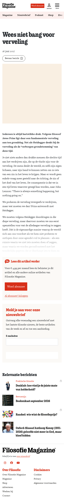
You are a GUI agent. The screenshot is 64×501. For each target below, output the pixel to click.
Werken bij (7, 491)
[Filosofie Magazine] (9, 5)
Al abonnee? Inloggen (16, 296)
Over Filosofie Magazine (14, 474)
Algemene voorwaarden (45, 482)
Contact (6, 495)
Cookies (38, 474)
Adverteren (7, 487)
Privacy (37, 478)
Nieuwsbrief (23, 15)
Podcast (39, 15)
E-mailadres (12, 335)
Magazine (7, 15)
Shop (50, 15)
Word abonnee (37, 5)
